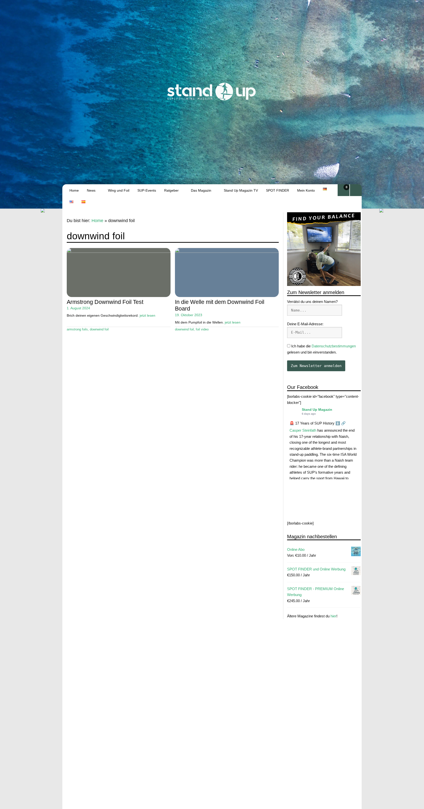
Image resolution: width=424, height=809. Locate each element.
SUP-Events (146, 190)
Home (74, 190)
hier (333, 616)
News (91, 190)
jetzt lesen (147, 315)
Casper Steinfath (303, 430)
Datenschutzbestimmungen (334, 346)
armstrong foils (77, 329)
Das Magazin (201, 190)
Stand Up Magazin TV (241, 190)
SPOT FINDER (277, 190)
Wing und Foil (118, 190)
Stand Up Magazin (317, 410)
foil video (202, 329)
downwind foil (99, 329)
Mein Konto (306, 190)
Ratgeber (171, 190)
